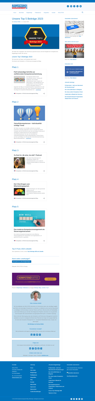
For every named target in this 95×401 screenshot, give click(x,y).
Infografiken (46, 12)
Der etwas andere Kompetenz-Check (74, 91)
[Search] (82, 12)
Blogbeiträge (29, 12)
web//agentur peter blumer (39, 398)
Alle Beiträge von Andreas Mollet (36, 324)
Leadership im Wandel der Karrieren (73, 94)
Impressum (33, 386)
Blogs (40, 287)
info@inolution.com (17, 377)
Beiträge (36, 287)
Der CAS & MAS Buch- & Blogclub (73, 89)
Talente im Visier (53, 393)
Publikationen (38, 12)
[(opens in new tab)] (28, 277)
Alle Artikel (21, 12)
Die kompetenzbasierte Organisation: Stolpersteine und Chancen (56, 386)
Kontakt (53, 12)
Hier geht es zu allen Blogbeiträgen (21, 261)
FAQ (31, 379)
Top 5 (47, 287)
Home (14, 12)
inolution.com (45, 355)
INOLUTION (61, 12)
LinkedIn (44, 287)
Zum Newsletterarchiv (72, 376)
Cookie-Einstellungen (35, 391)
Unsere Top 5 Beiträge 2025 (55, 390)
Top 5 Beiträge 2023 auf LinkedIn (35, 251)
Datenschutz (33, 389)
